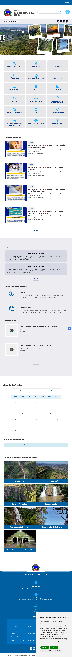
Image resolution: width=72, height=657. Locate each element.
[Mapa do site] (13, 21)
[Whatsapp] (64, 21)
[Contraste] (18, 21)
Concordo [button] (45, 647)
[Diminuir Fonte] (9, 21)
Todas (36, 230)
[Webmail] (67, 21)
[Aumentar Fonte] (7, 21)
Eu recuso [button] (54, 647)
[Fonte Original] (11, 21)
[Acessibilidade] (5, 21)
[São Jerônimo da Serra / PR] (36, 573)
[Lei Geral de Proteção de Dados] (16, 21)
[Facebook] (58, 21)
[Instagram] (61, 21)
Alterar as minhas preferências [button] (51, 651)
